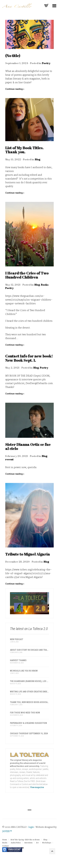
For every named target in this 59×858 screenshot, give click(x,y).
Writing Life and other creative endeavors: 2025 (29, 691)
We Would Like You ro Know (24, 671)
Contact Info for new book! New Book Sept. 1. (29, 358)
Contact (5, 846)
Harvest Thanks (18, 660)
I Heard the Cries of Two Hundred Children (27, 275)
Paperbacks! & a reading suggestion (28, 723)
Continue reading (14, 89)
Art (37, 843)
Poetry (46, 63)
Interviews (28, 843)
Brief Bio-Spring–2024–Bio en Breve (25, 840)
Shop (45, 840)
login (31, 827)
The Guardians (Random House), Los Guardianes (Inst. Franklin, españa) (29, 681)
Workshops (46, 843)
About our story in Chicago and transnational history (29, 650)
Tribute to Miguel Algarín (27, 554)
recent (9, 459)
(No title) (12, 55)
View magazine (37, 787)
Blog (37, 159)
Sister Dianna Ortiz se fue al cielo (28, 446)
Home (4, 840)
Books (44, 284)
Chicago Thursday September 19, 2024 (29, 733)
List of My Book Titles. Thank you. (24, 149)
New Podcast (16, 639)
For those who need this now (25, 712)
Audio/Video (16, 843)
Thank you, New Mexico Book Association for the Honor (29, 702)
